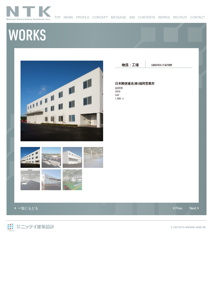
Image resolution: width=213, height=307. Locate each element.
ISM (132, 17)
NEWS (68, 17)
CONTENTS (146, 17)
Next (192, 208)
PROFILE (82, 17)
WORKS (164, 17)
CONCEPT (100, 17)
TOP (57, 17)
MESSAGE (118, 17)
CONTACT (197, 17)
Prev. (179, 208)
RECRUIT (180, 17)
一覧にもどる (27, 208)
